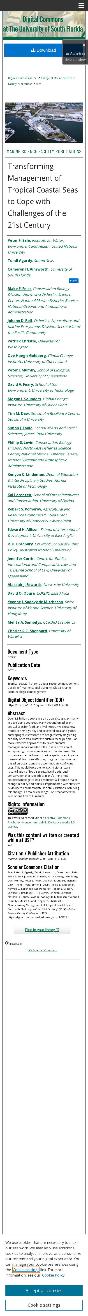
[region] (44, 1275)
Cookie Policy (53, 1275)
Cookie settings (26, 1269)
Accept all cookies (44, 1290)
